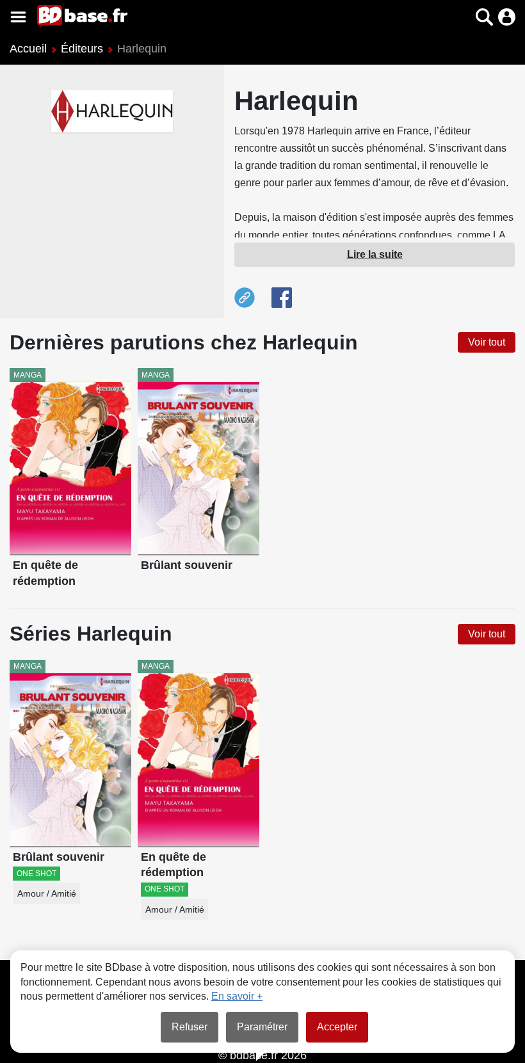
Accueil (28, 48)
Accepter (337, 1026)
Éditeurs (82, 48)
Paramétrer (262, 1026)
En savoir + (236, 996)
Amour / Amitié (46, 894)
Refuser (189, 1026)
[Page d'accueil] (82, 16)
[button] (462, 17)
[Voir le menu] (18, 17)
